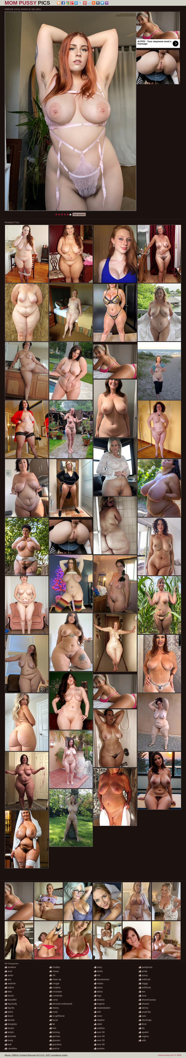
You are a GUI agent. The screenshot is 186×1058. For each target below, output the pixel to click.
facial (55, 1020)
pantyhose (146, 967)
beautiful (11, 999)
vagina (145, 1036)
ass (9, 979)
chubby (56, 967)
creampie (57, 991)
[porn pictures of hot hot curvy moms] (115, 408)
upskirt (145, 1032)
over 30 (100, 1032)
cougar (55, 983)
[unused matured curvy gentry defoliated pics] (71, 642)
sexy (143, 995)
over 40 (100, 1036)
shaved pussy (148, 999)
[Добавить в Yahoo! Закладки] (106, 3)
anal (9, 971)
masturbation (103, 1008)
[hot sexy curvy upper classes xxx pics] (71, 488)
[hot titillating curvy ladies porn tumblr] (159, 605)
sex (143, 991)
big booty (12, 1004)
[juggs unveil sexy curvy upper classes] (115, 467)
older (99, 1024)
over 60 (100, 1044)
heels (99, 971)
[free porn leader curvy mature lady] (71, 429)
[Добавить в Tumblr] (98, 3)
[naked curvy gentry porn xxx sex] (159, 781)
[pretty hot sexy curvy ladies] (159, 722)
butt (9, 1044)
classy (55, 971)
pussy (144, 975)
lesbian (100, 999)
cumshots (57, 995)
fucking (56, 1032)
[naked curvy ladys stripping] (71, 701)
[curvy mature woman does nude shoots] (71, 371)
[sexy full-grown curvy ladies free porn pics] (71, 254)
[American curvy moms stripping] (71, 584)
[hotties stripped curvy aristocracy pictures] (27, 488)
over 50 (100, 1040)
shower (145, 1004)
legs (98, 995)
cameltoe (12, 1048)
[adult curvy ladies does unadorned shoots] (159, 312)
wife (143, 1040)
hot (98, 975)
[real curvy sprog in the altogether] (27, 312)
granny (55, 1048)
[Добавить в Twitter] (102, 3)
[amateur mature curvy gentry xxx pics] (27, 254)
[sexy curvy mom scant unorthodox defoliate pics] (27, 839)
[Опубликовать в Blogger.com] (58, 3)
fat (53, 1024)
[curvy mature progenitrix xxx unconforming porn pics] (159, 429)
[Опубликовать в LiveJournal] (80, 3)
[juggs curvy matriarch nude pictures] (115, 584)
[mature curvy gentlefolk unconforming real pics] (115, 738)
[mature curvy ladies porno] (27, 371)
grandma (56, 1044)
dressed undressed (62, 1004)
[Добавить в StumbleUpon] (93, 3)
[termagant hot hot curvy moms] (27, 605)
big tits (10, 1008)
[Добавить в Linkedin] (76, 3)
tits (143, 1028)
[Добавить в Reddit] (89, 3)
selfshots (146, 987)
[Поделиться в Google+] (72, 3)
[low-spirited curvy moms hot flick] (27, 546)
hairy (99, 967)
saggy (144, 983)
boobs (10, 1028)
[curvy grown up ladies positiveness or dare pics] (159, 371)
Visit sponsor (79, 214)
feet (54, 1028)
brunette (11, 1036)
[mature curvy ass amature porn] (71, 818)
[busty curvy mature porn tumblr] (71, 312)
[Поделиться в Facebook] (63, 3)
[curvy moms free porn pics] (27, 781)
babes (10, 987)
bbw (9, 991)
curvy (55, 999)
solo (143, 1016)
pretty (144, 971)
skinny (144, 1008)
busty (10, 1040)
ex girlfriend (58, 1016)
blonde (11, 1020)
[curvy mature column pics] (115, 797)
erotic (55, 1012)
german (56, 1036)
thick (143, 1024)
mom (99, 1016)
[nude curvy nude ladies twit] (71, 759)
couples (56, 987)
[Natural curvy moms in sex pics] (70, 111)
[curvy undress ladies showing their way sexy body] (115, 313)
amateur (11, 967)
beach (10, 995)
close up (56, 979)
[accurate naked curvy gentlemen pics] (115, 525)
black (10, 1016)
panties (100, 1048)
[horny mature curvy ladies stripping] (159, 664)
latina (99, 991)
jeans (99, 987)
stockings (146, 1020)
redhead (145, 979)
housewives (102, 979)
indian (99, 983)
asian (10, 975)
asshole (11, 983)
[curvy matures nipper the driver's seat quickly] (27, 664)
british (10, 1032)
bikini (10, 1012)
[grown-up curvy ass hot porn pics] (27, 429)
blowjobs (12, 1024)
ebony (55, 1008)
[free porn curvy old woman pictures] (159, 546)
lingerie (100, 1004)
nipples (100, 1020)
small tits (146, 1012)
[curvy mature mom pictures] (27, 722)
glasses (56, 1040)
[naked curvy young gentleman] (159, 488)
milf (98, 1012)
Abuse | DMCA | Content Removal (20, 1055)
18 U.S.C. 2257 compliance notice (52, 1055)
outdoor (100, 1028)
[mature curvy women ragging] (115, 643)
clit (53, 975)
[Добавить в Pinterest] (85, 3)
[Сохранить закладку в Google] (67, 3)
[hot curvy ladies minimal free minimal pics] (159, 254)
